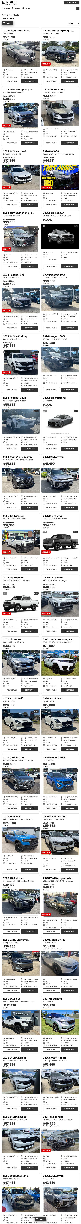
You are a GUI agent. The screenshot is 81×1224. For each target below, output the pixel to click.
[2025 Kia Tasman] (21, 542)
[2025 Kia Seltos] (21, 663)
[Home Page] (9, 3)
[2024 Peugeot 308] (21, 300)
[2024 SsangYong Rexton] (21, 480)
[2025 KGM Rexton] (21, 781)
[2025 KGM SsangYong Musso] (60, 904)
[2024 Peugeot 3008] (60, 360)
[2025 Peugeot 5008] (60, 298)
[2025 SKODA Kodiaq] (60, 842)
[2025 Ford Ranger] (60, 236)
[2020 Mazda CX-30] (60, 963)
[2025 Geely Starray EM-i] (21, 963)
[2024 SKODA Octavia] (21, 177)
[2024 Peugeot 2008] (60, 781)
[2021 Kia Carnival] (60, 1022)
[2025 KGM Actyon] (60, 480)
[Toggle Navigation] (77, 8)
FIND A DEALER (71, 3)
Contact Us (29, 81)
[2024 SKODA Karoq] (60, 113)
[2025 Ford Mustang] (60, 421)
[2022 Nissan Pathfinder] (21, 54)
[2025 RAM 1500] (21, 840)
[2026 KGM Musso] (21, 901)
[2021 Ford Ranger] (60, 1140)
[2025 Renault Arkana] (21, 1199)
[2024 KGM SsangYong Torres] (60, 54)
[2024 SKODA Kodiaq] (21, 362)
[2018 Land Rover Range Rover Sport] (60, 663)
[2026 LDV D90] (60, 177)
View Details (12, 81)
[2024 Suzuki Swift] (21, 722)
